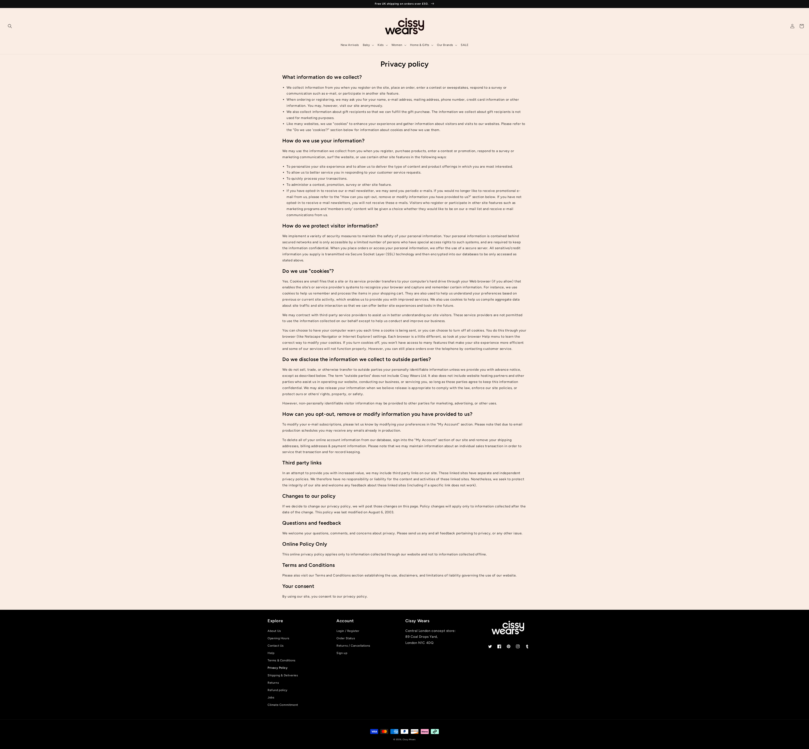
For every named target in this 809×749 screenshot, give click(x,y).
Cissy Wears (409, 739)
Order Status (345, 638)
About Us (274, 631)
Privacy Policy (278, 668)
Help (271, 653)
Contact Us (276, 645)
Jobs (271, 697)
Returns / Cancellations (353, 645)
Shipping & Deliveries (283, 675)
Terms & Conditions (282, 660)
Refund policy (278, 690)
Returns (273, 683)
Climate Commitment (283, 705)
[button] (10, 26)
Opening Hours (278, 638)
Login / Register (347, 631)
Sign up (341, 653)
